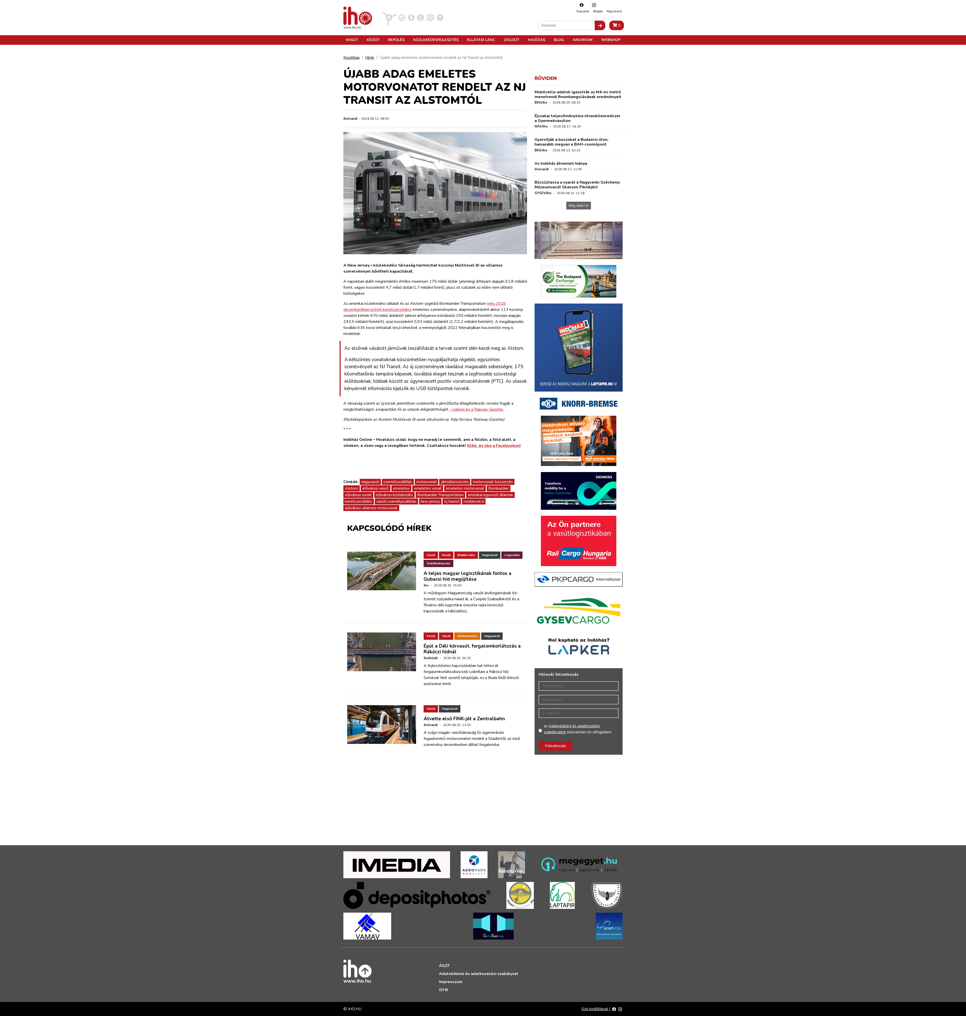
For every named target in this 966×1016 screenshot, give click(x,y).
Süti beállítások (595, 1009)
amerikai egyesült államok (490, 495)
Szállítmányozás (438, 563)
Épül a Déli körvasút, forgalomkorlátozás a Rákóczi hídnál (472, 649)
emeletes (401, 488)
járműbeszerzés (455, 482)
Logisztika (511, 555)
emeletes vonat (428, 488)
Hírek (369, 57)
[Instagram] (592, 5)
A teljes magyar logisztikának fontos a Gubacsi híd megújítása (467, 576)
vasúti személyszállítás (396, 501)
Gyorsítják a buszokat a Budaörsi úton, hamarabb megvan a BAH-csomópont (572, 142)
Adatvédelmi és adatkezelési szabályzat (478, 974)
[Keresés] (600, 25)
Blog (559, 39)
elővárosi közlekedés (394, 495)
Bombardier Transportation (440, 495)
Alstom (351, 488)
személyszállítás (397, 482)
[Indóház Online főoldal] (440, 17)
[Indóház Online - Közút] (401, 17)
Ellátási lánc (481, 39)
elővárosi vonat (358, 495)
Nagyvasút (489, 555)
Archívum (582, 39)
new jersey (430, 501)
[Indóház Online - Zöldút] (420, 17)
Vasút (352, 39)
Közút (373, 39)
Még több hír (579, 205)
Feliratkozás (555, 746)
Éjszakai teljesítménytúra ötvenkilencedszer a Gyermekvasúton (577, 118)
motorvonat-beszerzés (493, 482)
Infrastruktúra (467, 636)
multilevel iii (474, 501)
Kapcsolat (583, 11)
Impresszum (450, 982)
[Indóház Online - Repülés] (389, 17)
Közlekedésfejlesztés (436, 39)
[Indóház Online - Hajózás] (430, 17)
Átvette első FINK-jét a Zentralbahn (464, 718)
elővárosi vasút (375, 488)
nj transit (451, 501)
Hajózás (536, 39)
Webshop (610, 39)
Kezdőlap (351, 57)
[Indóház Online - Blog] (411, 17)
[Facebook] (580, 5)
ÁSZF (444, 965)
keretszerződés (358, 501)
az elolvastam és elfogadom (578, 729)
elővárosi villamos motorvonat (371, 508)
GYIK (443, 990)
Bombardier (498, 488)
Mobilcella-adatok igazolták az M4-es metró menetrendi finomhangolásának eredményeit (578, 94)
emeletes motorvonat (465, 488)
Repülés (396, 39)
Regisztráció (614, 11)
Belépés (598, 11)
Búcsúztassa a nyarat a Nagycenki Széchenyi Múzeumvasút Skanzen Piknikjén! (577, 185)
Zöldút (511, 39)
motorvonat (426, 482)
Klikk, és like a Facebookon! (494, 445)
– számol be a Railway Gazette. (476, 409)
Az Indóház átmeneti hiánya (561, 163)
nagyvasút (370, 482)
